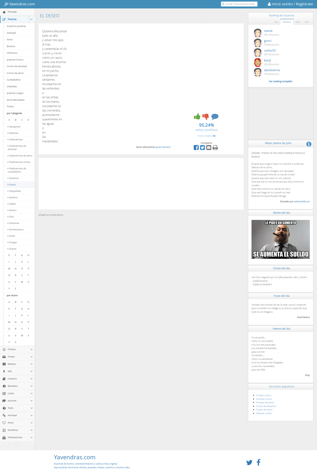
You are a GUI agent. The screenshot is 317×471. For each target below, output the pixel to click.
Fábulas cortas (264, 413)
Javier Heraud (163, 147)
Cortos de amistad (17, 66)
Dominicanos (16, 229)
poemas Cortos (15, 59)
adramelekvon (302, 201)
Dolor (12, 236)
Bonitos (11, 46)
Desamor (14, 178)
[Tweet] (203, 148)
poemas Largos (15, 93)
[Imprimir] (215, 148)
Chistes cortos (263, 395)
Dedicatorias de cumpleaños (17, 170)
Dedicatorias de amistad (17, 147)
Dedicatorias (16, 139)
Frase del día (281, 295)
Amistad (11, 32)
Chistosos (12, 52)
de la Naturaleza (15, 99)
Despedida (15, 191)
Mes (298, 21)
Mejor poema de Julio (278, 143)
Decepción (15, 126)
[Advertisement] (141, 183)
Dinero (13, 210)
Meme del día (281, 212)
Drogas (13, 242)
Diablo (12, 203)
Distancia (14, 223)
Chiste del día (281, 268)
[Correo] (209, 148)
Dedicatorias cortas (19, 162)
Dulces (12, 248)
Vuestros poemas (16, 26)
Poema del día (281, 328)
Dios (11, 216)
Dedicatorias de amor (20, 155)
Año (307, 21)
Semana (287, 21)
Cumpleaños (14, 79)
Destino (13, 197)
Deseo (12, 184)
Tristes (10, 106)
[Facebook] (197, 148)
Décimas (13, 133)
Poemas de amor (265, 402)
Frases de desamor (266, 406)
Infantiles (12, 86)
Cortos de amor (15, 73)
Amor (10, 39)
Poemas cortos (264, 399)
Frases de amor (264, 409)
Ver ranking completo (280, 81)
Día (276, 21)
